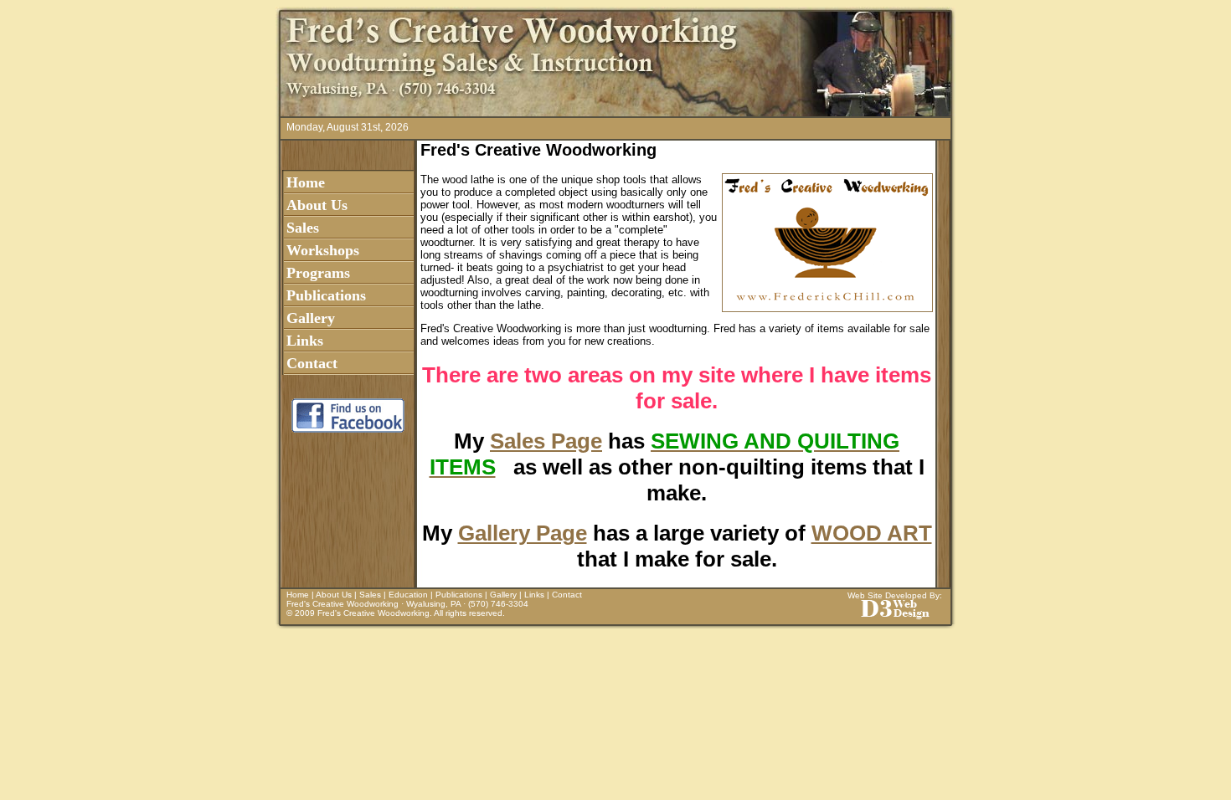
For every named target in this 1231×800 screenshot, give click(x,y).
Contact (311, 363)
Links (304, 340)
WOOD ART (871, 533)
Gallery (310, 318)
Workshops (322, 250)
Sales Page (546, 441)
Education (408, 594)
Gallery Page (522, 533)
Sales (302, 227)
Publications (326, 295)
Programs (318, 272)
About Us (317, 205)
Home (305, 182)
